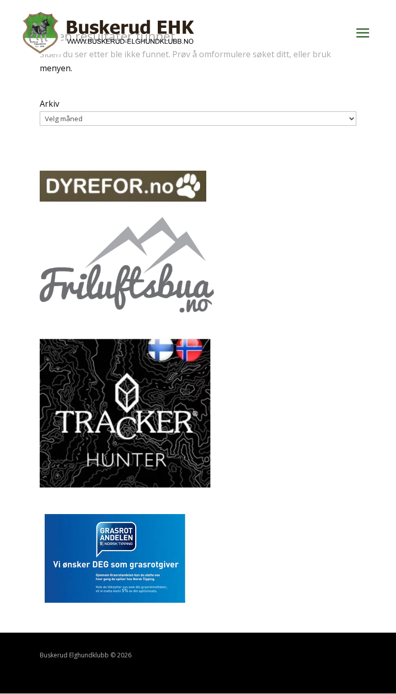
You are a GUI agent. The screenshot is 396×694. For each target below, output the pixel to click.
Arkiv (49, 103)
